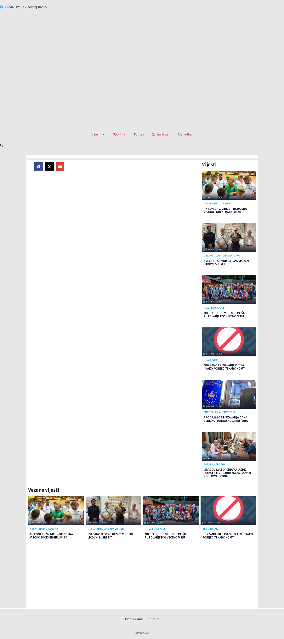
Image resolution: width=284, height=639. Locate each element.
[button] (38, 166)
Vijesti (95, 134)
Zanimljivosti (161, 134)
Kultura (139, 134)
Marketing (185, 134)
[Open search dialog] (1, 145)
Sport (117, 134)
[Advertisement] (136, 189)
